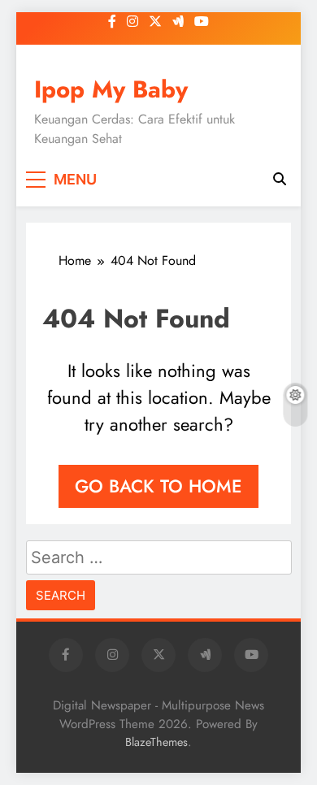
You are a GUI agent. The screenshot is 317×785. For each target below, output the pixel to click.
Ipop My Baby (111, 89)
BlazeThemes (156, 742)
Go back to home (158, 486)
